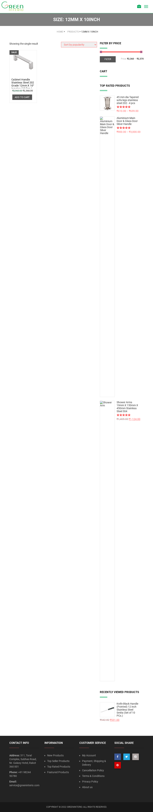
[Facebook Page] (117, 757)
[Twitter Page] (126, 757)
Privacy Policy (90, 781)
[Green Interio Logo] (14, 6)
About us (87, 787)
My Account (89, 755)
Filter (107, 59)
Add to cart (22, 97)
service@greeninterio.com (24, 785)
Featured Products (58, 772)
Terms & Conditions (93, 775)
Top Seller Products (58, 761)
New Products (55, 755)
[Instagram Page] (135, 757)
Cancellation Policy (93, 770)
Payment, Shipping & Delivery (94, 763)
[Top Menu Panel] (139, 7)
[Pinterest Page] (117, 765)
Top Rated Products (58, 766)
